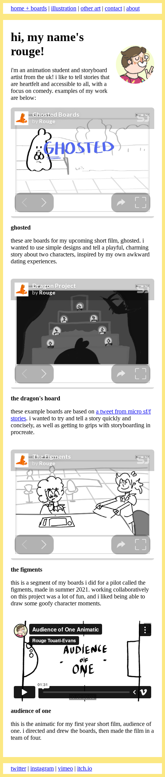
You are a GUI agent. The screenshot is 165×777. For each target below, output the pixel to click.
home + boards (29, 8)
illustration (63, 8)
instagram (42, 768)
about (133, 8)
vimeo (65, 768)
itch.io (84, 768)
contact (113, 8)
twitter (18, 768)
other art (91, 8)
